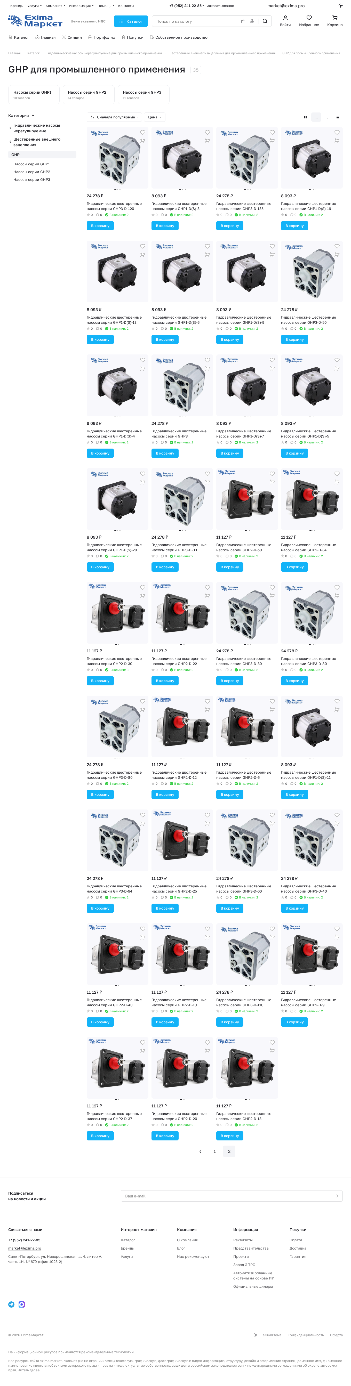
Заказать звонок (220, 6)
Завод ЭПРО (244, 1264)
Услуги (127, 1256)
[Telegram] (11, 1304)
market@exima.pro (286, 5)
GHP (15, 154)
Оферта (336, 1335)
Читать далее (29, 1370)
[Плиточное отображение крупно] (305, 117)
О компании (187, 1240)
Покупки (298, 1229)
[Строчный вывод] (327, 117)
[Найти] (265, 21)
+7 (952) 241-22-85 (186, 5)
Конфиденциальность (306, 1335)
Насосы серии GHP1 (31, 164)
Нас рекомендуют (193, 1256)
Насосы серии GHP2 (31, 171)
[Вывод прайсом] (338, 117)
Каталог (128, 1240)
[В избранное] (142, 132)
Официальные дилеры (253, 1286)
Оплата (296, 1240)
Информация (245, 1229)
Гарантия (298, 1256)
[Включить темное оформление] (341, 6)
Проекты (241, 1256)
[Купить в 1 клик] (142, 140)
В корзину (100, 225)
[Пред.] (200, 1151)
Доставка (298, 1248)
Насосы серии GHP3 (31, 179)
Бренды (127, 1248)
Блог (181, 1248)
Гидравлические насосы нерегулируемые (36, 128)
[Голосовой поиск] (253, 21)
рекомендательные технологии (107, 1352)
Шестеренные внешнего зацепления (36, 142)
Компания (187, 1229)
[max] (22, 1304)
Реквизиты (243, 1240)
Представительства (251, 1248)
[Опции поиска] (241, 21)
